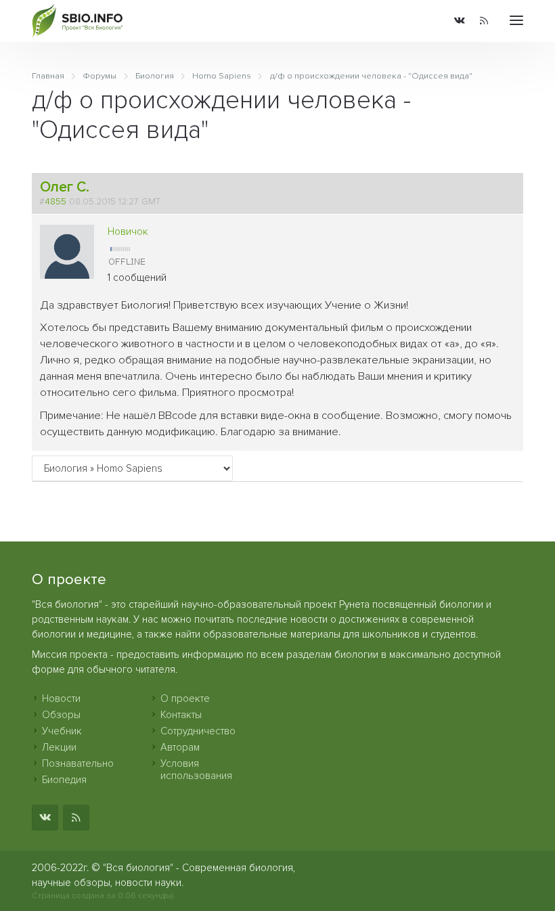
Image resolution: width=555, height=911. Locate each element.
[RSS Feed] (484, 21)
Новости (61, 698)
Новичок (128, 231)
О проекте (185, 698)
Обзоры (61, 715)
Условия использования (196, 769)
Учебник (62, 731)
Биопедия (64, 780)
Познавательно (78, 763)
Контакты (181, 715)
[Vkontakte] (459, 21)
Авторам (180, 747)
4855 (55, 201)
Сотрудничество (198, 731)
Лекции (59, 747)
